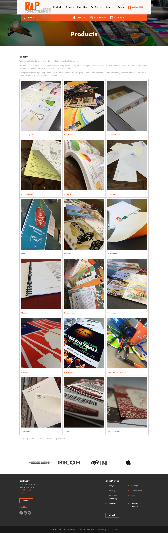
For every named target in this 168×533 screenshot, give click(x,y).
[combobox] (38, 17)
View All (112, 515)
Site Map (23, 507)
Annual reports (27, 135)
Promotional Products (116, 372)
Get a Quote (119, 17)
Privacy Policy (69, 529)
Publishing (82, 7)
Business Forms (27, 194)
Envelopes (111, 194)
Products (57, 7)
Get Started (96, 7)
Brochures (68, 135)
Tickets (67, 431)
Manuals (24, 313)
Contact (122, 7)
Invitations (68, 253)
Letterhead (112, 253)
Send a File (81, 17)
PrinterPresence (112, 529)
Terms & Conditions (86, 529)
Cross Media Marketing (114, 497)
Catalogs (68, 194)
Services (70, 7)
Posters (24, 372)
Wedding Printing (114, 431)
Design (111, 486)
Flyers (23, 253)
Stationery (25, 431)
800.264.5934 (137, 7)
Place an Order (100, 17)
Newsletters (69, 313)
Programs (68, 372)
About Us (110, 7)
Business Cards (113, 135)
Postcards (111, 313)
